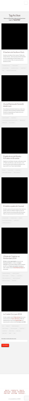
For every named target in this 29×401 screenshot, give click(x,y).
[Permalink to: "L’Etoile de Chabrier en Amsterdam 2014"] (14, 241)
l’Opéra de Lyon (17, 317)
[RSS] (20, 395)
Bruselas (4, 170)
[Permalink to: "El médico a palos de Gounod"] (14, 190)
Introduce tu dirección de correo (8, 338)
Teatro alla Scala (15, 318)
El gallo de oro (10, 170)
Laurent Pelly (18, 320)
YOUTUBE (14, 393)
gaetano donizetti (5, 117)
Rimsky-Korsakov (17, 172)
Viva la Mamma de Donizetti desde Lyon (13, 105)
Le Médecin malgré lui (6, 222)
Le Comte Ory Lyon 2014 (12, 314)
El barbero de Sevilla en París (13, 52)
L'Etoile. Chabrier (5, 275)
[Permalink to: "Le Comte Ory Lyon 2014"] (14, 298)
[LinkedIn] (13, 395)
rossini (10, 333)
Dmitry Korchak (5, 328)
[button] (26, 2)
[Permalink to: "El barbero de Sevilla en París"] (14, 36)
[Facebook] (8, 395)
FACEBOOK (21, 392)
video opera (14, 280)
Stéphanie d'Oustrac (6, 280)
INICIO (7, 390)
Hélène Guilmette (15, 273)
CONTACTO (14, 390)
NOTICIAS (7, 392)
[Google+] (11, 395)
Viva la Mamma (12, 122)
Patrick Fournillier (16, 278)
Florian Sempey (15, 65)
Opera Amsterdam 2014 (6, 278)
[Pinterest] (18, 395)
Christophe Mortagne (6, 273)
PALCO (22, 390)
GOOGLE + (22, 393)
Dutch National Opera (19, 267)
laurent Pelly (13, 117)
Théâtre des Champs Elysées (11, 70)
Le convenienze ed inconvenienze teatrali (10, 120)
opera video (4, 333)
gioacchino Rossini (13, 328)
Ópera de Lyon (22, 120)
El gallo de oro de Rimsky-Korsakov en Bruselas (12, 157)
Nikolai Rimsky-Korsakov (7, 172)
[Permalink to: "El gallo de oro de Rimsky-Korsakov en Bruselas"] (14, 141)
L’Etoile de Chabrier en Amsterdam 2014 (11, 257)
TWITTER (7, 393)
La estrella (13, 275)
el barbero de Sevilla (6, 65)
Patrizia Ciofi (4, 122)
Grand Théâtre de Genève (7, 220)
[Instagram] (17, 395)
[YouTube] (15, 395)
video (14, 333)
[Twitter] (10, 395)
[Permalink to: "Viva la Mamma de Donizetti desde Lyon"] (14, 88)
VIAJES (14, 392)
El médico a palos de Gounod (13, 206)
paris (3, 70)
